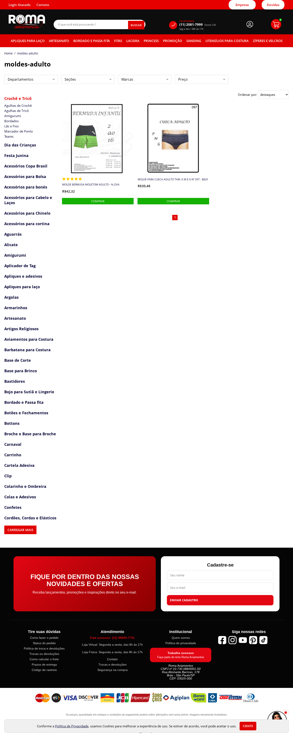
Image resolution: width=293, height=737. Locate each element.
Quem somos (181, 637)
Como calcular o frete (44, 659)
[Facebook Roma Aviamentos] (222, 640)
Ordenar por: (248, 94)
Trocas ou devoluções (44, 654)
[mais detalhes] (98, 201)
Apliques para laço (28, 41)
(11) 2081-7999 (197, 25)
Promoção (172, 41)
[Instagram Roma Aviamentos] (232, 640)
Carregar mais (20, 530)
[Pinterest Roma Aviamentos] (253, 640)
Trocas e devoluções (112, 664)
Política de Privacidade (71, 726)
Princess (151, 41)
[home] (27, 22)
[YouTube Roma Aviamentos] (243, 640)
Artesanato (59, 41)
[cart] (276, 24)
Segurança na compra (112, 670)
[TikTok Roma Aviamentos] (263, 640)
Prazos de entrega (44, 664)
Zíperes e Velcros (267, 41)
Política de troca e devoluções (44, 648)
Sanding (193, 41)
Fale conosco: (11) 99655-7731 (112, 637)
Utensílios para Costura (227, 41)
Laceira (132, 41)
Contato (112, 659)
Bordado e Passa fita (91, 41)
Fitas (118, 41)
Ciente (248, 726)
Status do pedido (44, 643)
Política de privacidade (180, 643)
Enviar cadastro (184, 600)
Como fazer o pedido (44, 637)
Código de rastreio (44, 670)
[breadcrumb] (8, 53)
